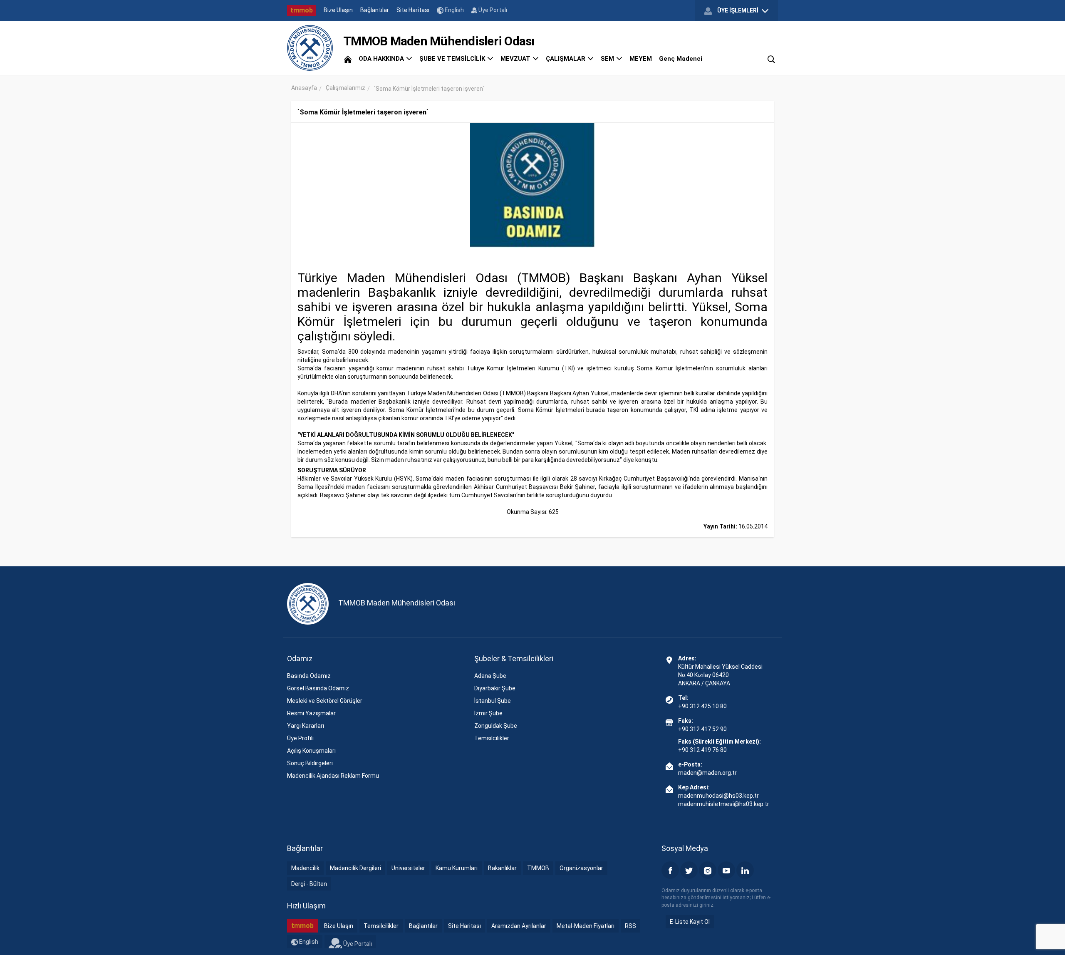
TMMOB (538, 868)
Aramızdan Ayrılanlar (518, 926)
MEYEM (640, 58)
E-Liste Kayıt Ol (690, 921)
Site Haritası (412, 10)
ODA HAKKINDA (382, 58)
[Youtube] (726, 870)
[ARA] (771, 58)
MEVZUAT (516, 58)
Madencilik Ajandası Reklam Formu (333, 775)
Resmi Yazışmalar (311, 713)
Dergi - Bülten (309, 884)
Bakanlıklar (502, 868)
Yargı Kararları (305, 725)
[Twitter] (689, 870)
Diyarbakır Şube (494, 688)
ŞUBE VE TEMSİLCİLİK (453, 58)
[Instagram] (707, 870)
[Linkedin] (745, 870)
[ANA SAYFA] (347, 58)
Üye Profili (300, 738)
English (453, 10)
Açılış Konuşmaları (311, 750)
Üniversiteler (408, 868)
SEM (608, 58)
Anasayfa (304, 87)
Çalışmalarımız (345, 87)
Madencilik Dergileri (355, 868)
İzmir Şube (488, 713)
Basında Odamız (309, 675)
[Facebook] (670, 870)
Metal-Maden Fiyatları (585, 926)
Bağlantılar (374, 10)
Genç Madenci (680, 58)
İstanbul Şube (492, 700)
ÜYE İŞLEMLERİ (738, 10)
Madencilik (305, 868)
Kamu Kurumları (457, 868)
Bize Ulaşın (338, 10)
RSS (630, 926)
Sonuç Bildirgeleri (310, 763)
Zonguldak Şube (495, 725)
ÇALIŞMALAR (566, 58)
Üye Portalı (492, 10)
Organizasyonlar (581, 868)
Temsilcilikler (491, 738)
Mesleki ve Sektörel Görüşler (324, 700)
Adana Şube (490, 675)
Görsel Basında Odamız (318, 688)
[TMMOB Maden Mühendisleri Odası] (310, 48)
